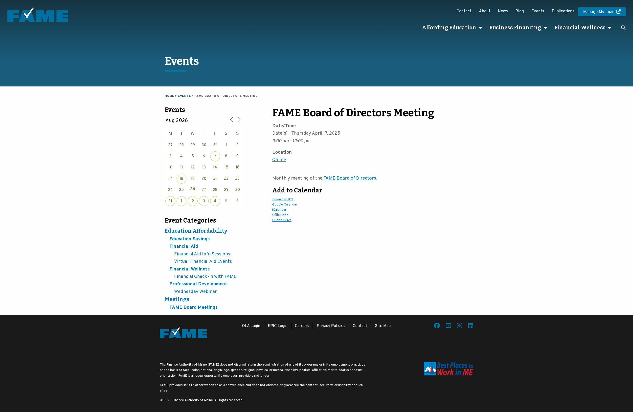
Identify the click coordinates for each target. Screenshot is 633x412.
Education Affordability (196, 231)
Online (279, 160)
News (503, 11)
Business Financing (515, 27)
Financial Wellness (580, 27)
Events (537, 11)
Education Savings (189, 239)
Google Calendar (284, 205)
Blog (519, 11)
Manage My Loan (598, 12)
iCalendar (279, 210)
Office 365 (280, 215)
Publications (563, 11)
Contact (464, 11)
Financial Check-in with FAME (205, 277)
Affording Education (449, 27)
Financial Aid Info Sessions (202, 254)
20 (204, 178)
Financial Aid (183, 246)
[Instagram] (459, 327)
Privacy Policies (331, 326)
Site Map (383, 326)
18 (181, 178)
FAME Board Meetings (193, 307)
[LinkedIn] (470, 327)
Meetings (177, 299)
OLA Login (251, 326)
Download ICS (282, 199)
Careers (302, 326)
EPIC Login (277, 326)
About (484, 11)
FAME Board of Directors (349, 178)
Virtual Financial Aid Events (203, 262)
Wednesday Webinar (195, 292)
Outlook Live (282, 220)
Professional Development (198, 284)
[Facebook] (437, 327)
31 (170, 201)
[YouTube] (448, 327)
